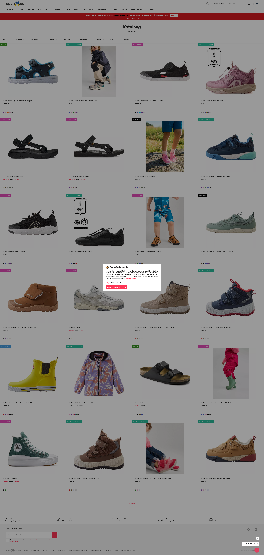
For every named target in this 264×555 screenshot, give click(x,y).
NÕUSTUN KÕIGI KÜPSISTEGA (116, 287)
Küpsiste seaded (115, 282)
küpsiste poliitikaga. (131, 278)
